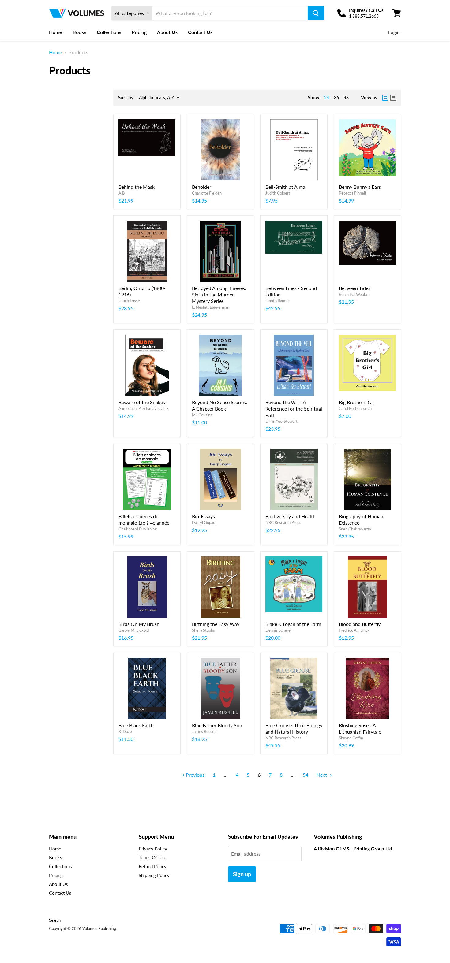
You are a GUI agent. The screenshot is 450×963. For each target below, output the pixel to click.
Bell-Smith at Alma (285, 187)
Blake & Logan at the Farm (293, 624)
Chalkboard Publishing (137, 528)
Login (393, 32)
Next (322, 775)
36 (336, 97)
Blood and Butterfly (360, 624)
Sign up (242, 874)
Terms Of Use (152, 857)
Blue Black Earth (136, 725)
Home (55, 32)
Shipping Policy (154, 875)
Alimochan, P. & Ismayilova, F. (143, 408)
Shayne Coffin (351, 737)
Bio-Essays (203, 516)
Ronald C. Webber (354, 294)
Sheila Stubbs (203, 630)
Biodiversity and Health (290, 516)
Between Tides (354, 288)
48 (346, 97)
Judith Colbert (277, 193)
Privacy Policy (153, 848)
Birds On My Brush (138, 624)
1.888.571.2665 (364, 16)
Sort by (125, 97)
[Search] (316, 13)
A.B (121, 193)
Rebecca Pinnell (352, 193)
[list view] (393, 98)
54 (305, 775)
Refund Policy (153, 866)
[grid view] (385, 98)
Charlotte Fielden (207, 193)
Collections (109, 32)
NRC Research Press (283, 522)
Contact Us (200, 32)
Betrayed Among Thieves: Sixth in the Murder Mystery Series (219, 294)
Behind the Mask (136, 187)
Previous (194, 775)
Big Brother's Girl (357, 402)
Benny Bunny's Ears (360, 187)
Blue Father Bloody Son (217, 725)
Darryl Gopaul (204, 522)
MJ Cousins (202, 414)
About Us (167, 32)
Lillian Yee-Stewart (281, 421)
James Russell (204, 731)
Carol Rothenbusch (355, 408)
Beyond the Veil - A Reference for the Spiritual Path (293, 408)
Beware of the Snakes (141, 402)
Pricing (139, 32)
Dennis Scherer (278, 630)
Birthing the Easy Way (215, 624)
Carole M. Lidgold (133, 630)
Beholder (201, 187)
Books (79, 32)
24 (326, 97)
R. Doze (125, 731)
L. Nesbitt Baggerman (210, 307)
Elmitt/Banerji (277, 300)
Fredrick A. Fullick (354, 630)
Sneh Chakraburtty (355, 528)
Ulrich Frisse (129, 300)
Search (55, 920)
